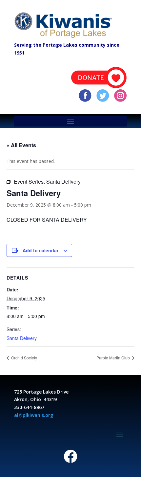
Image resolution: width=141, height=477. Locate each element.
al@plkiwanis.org (33, 415)
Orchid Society (23, 357)
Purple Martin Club (113, 357)
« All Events (21, 145)
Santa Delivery (22, 338)
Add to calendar (40, 250)
